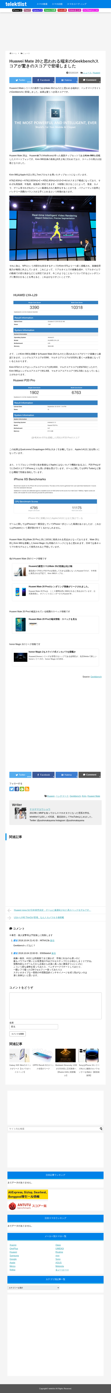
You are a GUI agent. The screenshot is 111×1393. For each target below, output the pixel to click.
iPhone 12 (17, 10)
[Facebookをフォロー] (16, 789)
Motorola (60, 1266)
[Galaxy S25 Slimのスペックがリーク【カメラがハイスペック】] (20, 1055)
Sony (58, 1259)
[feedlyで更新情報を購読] (22, 789)
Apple (12, 1263)
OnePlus (14, 1248)
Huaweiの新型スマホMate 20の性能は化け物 (50, 566)
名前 (11, 1023)
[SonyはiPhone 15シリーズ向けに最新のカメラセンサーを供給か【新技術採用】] (89, 1055)
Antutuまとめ (75, 10)
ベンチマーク (62, 796)
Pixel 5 (27, 10)
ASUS (59, 1263)
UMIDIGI (60, 1248)
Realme (59, 1252)
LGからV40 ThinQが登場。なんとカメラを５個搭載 (39, 917)
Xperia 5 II (37, 10)
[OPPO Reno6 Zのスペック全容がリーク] (43, 1055)
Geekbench (96, 677)
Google (13, 1259)
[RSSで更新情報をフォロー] (27, 789)
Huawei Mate (93, 796)
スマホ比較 (57, 4)
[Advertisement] (25, 31)
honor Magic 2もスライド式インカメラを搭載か (52, 652)
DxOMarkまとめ (90, 10)
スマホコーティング (76, 4)
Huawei (96, 73)
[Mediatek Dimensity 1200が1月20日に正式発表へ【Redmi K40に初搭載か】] (66, 1055)
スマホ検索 (42, 4)
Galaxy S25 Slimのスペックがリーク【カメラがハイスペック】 (20, 1068)
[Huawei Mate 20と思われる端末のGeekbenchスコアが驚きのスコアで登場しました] (67, 80)
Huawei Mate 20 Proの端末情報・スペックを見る (53, 619)
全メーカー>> (62, 1270)
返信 (52, 940)
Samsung (14, 1255)
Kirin (84, 796)
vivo (57, 1255)
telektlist (16, 4)
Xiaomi (13, 1245)
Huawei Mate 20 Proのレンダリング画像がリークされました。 (59, 586)
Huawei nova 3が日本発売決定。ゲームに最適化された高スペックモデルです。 (52, 910)
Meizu (12, 1266)
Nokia (12, 1270)
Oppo (58, 1245)
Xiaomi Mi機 (50, 10)
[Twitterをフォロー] (11, 789)
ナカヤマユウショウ (40, 809)
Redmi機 (62, 10)
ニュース (87, 73)
